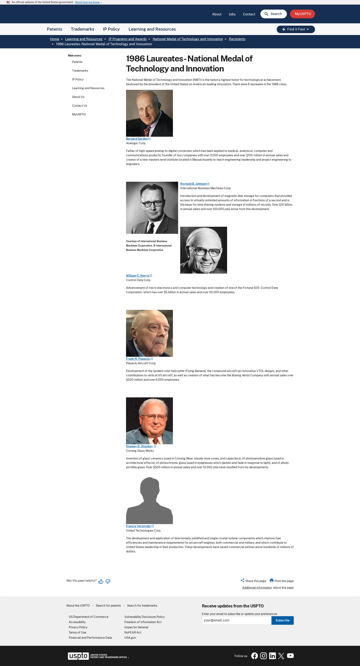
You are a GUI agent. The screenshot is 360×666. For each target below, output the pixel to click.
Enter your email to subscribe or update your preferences (239, 614)
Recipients (237, 39)
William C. (137, 275)
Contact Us (79, 105)
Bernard (137, 138)
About (216, 14)
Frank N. (138, 359)
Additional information (257, 587)
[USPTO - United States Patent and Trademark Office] (97, 658)
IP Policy (111, 29)
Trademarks (82, 29)
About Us (78, 97)
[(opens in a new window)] (263, 658)
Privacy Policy (78, 627)
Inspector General (136, 627)
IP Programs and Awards (128, 39)
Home (54, 39)
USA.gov (130, 637)
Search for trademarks (142, 605)
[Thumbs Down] (107, 581)
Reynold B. (193, 183)
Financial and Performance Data (90, 637)
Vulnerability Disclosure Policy (144, 616)
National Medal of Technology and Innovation (188, 39)
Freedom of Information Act (142, 622)
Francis (138, 526)
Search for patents (108, 605)
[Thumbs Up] (101, 581)
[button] (253, 581)
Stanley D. (139, 446)
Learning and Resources (152, 29)
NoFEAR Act (132, 632)
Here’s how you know (88, 2)
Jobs (232, 14)
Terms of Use (77, 632)
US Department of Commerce (88, 616)
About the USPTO (78, 605)
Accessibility (77, 622)
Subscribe (283, 620)
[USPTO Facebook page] (254, 658)
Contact (249, 14)
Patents (54, 29)
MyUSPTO (79, 114)
